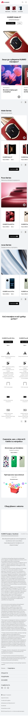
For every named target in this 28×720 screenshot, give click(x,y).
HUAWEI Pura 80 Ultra (8, 338)
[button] (22, 2)
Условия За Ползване (5, 700)
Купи (19, 23)
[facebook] (2, 688)
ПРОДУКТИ (4, 673)
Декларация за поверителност (8, 703)
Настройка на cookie (5, 708)
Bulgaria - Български (7, 695)
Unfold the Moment (14, 20)
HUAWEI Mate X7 (14, 17)
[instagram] (5, 688)
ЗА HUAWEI (4, 680)
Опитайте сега (13, 479)
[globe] (1, 694)
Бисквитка (3, 705)
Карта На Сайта (4, 697)
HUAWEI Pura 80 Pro (8, 224)
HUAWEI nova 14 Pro (8, 291)
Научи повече (10, 23)
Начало (3, 668)
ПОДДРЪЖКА (5, 676)
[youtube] (8, 688)
